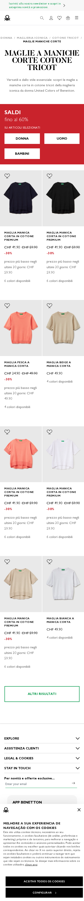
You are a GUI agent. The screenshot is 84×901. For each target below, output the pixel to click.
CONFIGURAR (42, 892)
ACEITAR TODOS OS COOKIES (44, 881)
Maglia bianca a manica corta (60, 620)
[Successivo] (64, 5)
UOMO (62, 139)
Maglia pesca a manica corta (16, 364)
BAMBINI (22, 154)
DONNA (22, 139)
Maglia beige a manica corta (59, 364)
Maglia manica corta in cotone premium (19, 236)
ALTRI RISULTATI (42, 694)
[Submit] (73, 783)
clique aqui (31, 864)
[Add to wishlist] (7, 176)
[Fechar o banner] (79, 809)
